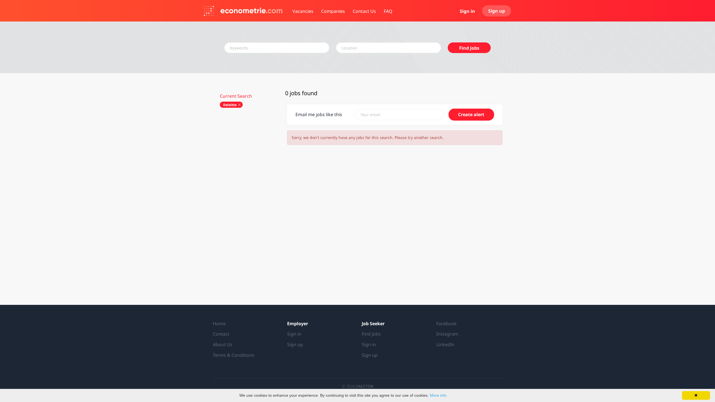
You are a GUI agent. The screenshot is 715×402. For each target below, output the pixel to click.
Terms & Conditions (233, 355)
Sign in (467, 11)
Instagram (447, 334)
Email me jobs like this (318, 114)
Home (219, 323)
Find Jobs (469, 48)
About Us (222, 344)
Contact (221, 334)
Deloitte (230, 104)
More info (438, 395)
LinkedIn (445, 344)
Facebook (446, 323)
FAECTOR (364, 386)
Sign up (496, 11)
